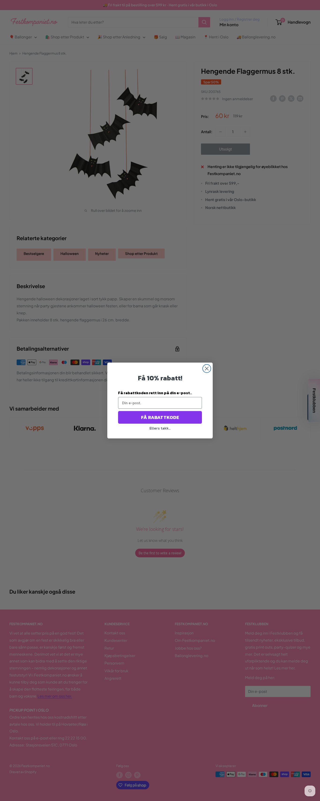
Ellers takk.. (160, 428)
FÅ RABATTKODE (160, 417)
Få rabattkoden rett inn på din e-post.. (155, 393)
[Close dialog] (207, 368)
